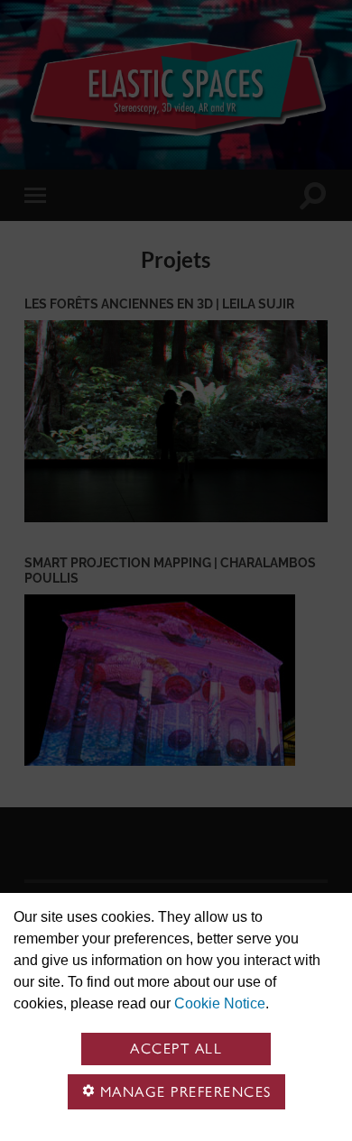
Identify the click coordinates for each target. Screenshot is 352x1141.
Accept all (176, 1048)
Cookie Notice (219, 1003)
